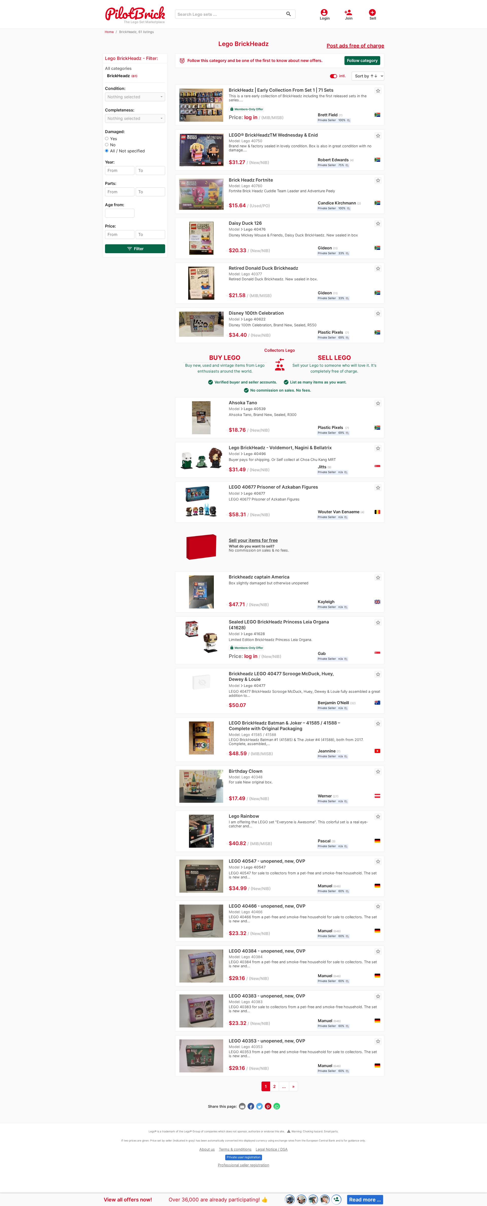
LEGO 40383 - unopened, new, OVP (267, 996)
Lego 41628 (254, 634)
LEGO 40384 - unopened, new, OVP (267, 951)
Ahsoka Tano (243, 402)
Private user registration (243, 1157)
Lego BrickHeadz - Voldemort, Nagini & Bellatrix (280, 447)
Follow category (362, 60)
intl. (342, 76)
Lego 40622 (255, 319)
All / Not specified (127, 150)
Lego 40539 (255, 409)
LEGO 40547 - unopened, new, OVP (267, 861)
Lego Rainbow (244, 816)
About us (207, 1149)
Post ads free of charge (355, 46)
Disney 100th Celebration (256, 313)
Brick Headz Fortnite (251, 180)
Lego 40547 (255, 867)
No (113, 144)
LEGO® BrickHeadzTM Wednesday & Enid (273, 135)
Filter (135, 249)
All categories (118, 68)
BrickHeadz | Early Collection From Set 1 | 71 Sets (281, 90)
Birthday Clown (246, 771)
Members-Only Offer (246, 109)
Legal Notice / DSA (272, 1149)
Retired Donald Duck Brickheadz (263, 268)
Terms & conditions (235, 1149)
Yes (113, 138)
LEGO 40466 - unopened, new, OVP (267, 906)
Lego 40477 (254, 685)
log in (250, 117)
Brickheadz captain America (259, 577)
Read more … (365, 1200)
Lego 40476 (255, 229)
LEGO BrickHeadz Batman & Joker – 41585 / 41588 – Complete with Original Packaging (284, 725)
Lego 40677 (254, 493)
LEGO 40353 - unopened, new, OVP (267, 1040)
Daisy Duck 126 (245, 223)
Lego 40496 (255, 454)
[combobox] (135, 96)
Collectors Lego (279, 350)
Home (109, 32)
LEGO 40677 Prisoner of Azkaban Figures (273, 487)
